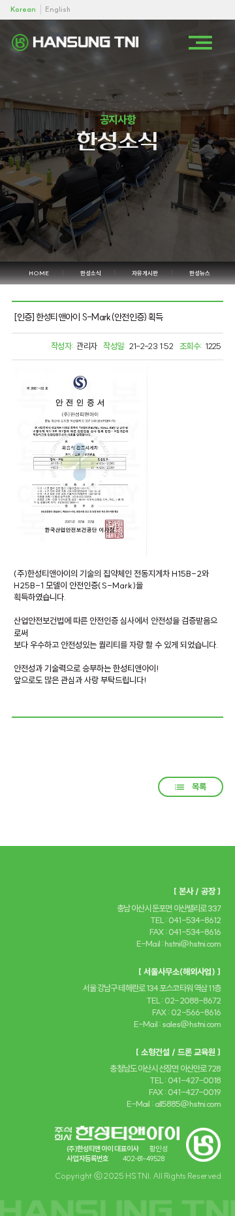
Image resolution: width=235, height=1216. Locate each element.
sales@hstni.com (191, 1024)
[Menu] (200, 42)
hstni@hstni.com (192, 943)
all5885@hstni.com (188, 1103)
